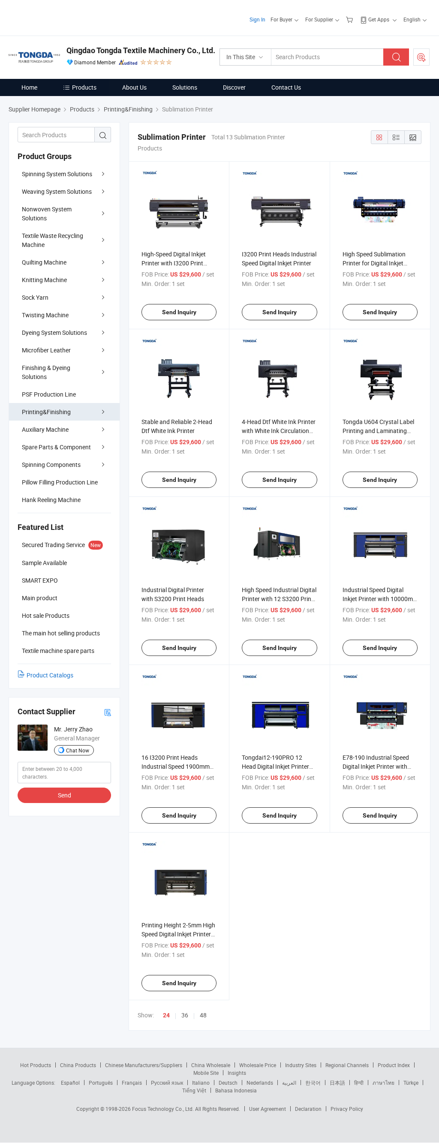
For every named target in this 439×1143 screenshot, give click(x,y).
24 (166, 1015)
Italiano (201, 1082)
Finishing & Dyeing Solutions (46, 372)
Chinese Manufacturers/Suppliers (143, 1065)
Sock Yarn (35, 297)
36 (184, 1015)
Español (70, 1082)
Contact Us (286, 87)
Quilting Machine (44, 262)
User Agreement (267, 1108)
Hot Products (35, 1065)
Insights (237, 1072)
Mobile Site (206, 1072)
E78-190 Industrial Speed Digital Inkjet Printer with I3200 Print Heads (376, 766)
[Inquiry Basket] (350, 19)
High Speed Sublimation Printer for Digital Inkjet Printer (374, 263)
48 (203, 1015)
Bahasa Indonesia (236, 1090)
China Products (78, 1065)
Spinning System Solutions (57, 174)
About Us (134, 87)
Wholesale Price (257, 1065)
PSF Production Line (49, 394)
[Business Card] (107, 712)
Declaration (308, 1108)
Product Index (394, 1065)
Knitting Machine (44, 280)
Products (84, 87)
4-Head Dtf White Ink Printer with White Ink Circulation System (279, 431)
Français (132, 1082)
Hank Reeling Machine (51, 500)
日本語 (337, 1082)
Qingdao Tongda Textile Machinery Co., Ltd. (140, 50)
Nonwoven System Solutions (47, 213)
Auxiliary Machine (45, 429)
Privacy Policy (347, 1108)
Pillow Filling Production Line (60, 482)
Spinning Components (51, 464)
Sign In (257, 19)
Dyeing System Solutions (54, 332)
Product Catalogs (50, 675)
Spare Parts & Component (56, 447)
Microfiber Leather (46, 350)
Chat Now (77, 750)
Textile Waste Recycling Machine (52, 240)
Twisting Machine (45, 315)
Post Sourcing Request (421, 57)
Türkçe (410, 1082)
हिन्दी (359, 1082)
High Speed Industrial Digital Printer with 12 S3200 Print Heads (279, 599)
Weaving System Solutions (57, 191)
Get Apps (379, 19)
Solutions (184, 87)
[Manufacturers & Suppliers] (64, 17)
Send (64, 795)
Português (101, 1082)
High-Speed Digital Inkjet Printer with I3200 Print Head (173, 263)
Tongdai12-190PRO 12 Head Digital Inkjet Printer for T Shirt (275, 766)
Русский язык (167, 1082)
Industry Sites (300, 1065)
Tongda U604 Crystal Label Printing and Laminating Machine (378, 431)
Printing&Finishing (46, 412)
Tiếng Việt (194, 1090)
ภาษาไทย (383, 1082)
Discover (234, 87)
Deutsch (228, 1082)
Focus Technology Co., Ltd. (163, 1108)
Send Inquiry (179, 312)
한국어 (313, 1082)
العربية (289, 1082)
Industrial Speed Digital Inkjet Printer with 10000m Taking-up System (378, 599)
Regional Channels (347, 1065)
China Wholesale (210, 1065)
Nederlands (260, 1082)
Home (29, 87)
